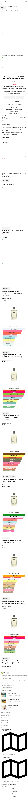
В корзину (17, 101)
